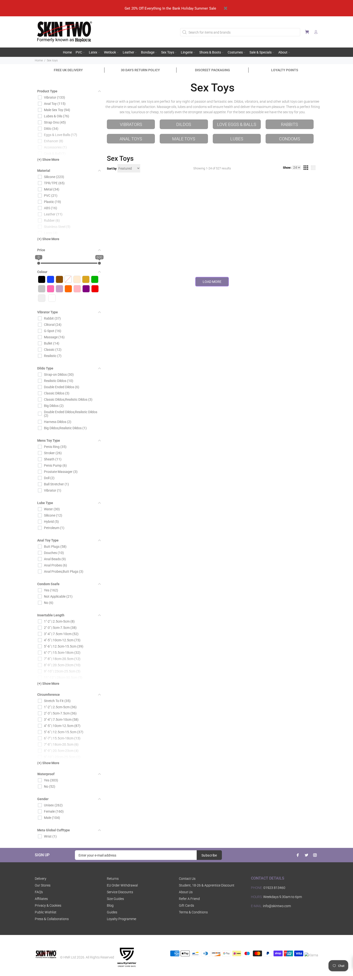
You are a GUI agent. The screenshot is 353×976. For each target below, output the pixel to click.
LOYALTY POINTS (284, 70)
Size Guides (115, 899)
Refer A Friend (189, 899)
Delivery (40, 879)
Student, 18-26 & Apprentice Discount (206, 885)
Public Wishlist (45, 912)
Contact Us (187, 879)
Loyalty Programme (121, 919)
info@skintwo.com (277, 906)
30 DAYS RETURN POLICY (140, 70)
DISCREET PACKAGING (212, 70)
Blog (110, 905)
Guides (112, 912)
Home (39, 60)
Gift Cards (186, 905)
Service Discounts (120, 892)
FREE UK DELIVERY (68, 70)
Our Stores (42, 885)
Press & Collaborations (52, 919)
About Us (186, 892)
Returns (113, 879)
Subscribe (209, 855)
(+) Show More (48, 159)
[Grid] (305, 168)
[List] (313, 168)
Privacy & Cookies (48, 905)
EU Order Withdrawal (122, 885)
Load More (212, 282)
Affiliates (41, 899)
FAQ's (39, 892)
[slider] (39, 263)
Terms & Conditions (193, 912)
